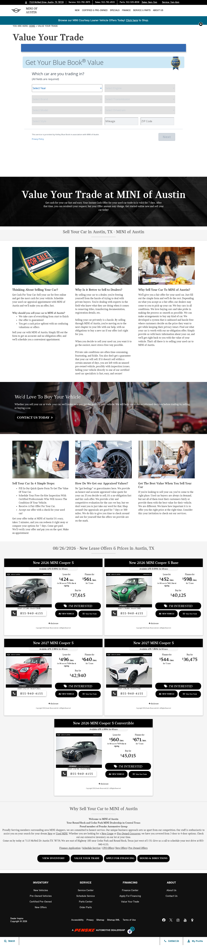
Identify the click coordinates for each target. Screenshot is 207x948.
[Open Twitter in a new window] (171, 920)
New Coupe (108, 833)
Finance (126, 10)
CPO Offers (108, 848)
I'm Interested (79, 606)
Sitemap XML (113, 920)
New (77, 10)
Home (32, 26)
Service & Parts (142, 10)
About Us (158, 10)
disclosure (54, 624)
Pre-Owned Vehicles (41, 896)
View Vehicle (67, 614)
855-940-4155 (31, 613)
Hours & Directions (153, 858)
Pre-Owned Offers (138, 848)
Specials (115, 10)
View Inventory (53, 858)
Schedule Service (91, 848)
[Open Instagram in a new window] (178, 920)
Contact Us (171, 896)
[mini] (16, 10)
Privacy (90, 920)
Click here (132, 20)
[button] (201, 24)
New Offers (121, 848)
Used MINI (62, 833)
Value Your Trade (91, 614)
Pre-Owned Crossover (128, 833)
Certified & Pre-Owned (95, 10)
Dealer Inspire (16, 918)
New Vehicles (40, 890)
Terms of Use (129, 920)
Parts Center (85, 902)
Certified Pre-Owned (41, 902)
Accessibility (77, 920)
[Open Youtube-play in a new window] (185, 920)
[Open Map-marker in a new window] (192, 920)
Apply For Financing (120, 858)
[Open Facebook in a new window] (164, 920)
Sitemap (100, 920)
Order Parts (86, 907)
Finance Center (130, 890)
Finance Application (70, 848)
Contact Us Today (34, 417)
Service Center (85, 890)
